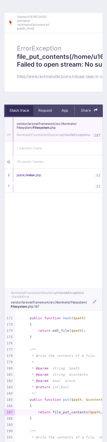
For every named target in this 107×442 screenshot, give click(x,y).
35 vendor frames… (31, 162)
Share (86, 110)
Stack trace (19, 110)
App (65, 110)
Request (45, 110)
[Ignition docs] (13, 23)
